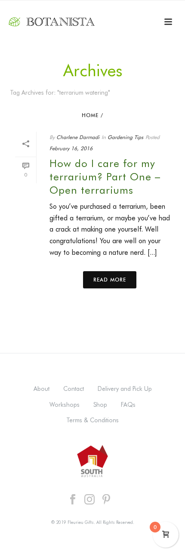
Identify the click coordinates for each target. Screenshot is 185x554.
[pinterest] (106, 499)
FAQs (128, 404)
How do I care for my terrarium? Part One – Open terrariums (104, 176)
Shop (100, 404)
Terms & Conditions (92, 420)
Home (90, 115)
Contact (73, 388)
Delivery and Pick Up (125, 388)
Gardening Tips (125, 137)
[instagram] (89, 499)
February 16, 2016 (70, 148)
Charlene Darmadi (77, 137)
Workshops (64, 404)
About (41, 388)
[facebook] (73, 499)
